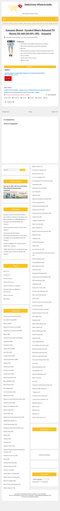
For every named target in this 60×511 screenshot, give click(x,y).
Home (30, 112)
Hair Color (35, 377)
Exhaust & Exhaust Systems (40, 199)
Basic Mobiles (8, 381)
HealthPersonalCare (38, 352)
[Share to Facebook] (13, 102)
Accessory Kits (8, 402)
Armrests (35, 338)
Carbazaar (35, 269)
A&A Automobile (8, 377)
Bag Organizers (37, 266)
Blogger (48, 455)
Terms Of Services (9, 282)
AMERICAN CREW (9, 420)
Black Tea (35, 235)
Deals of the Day (8, 295)
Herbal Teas (7, 431)
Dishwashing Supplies (39, 206)
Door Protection (37, 249)
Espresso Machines (38, 374)
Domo (5, 459)
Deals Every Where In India (38, 4)
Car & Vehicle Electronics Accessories (43, 253)
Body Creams (36, 227)
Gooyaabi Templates (33, 496)
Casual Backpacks (9, 424)
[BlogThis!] (9, 102)
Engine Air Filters (37, 287)
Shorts (22, 94)
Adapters (35, 195)
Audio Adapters (8, 488)
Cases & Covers (8, 446)
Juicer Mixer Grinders (10, 473)
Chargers (35, 238)
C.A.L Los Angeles (37, 177)
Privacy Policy (8, 278)
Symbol (27, 94)
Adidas (34, 245)
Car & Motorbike (8, 320)
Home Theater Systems (10, 477)
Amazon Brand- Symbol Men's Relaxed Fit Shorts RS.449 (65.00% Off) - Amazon (30, 32)
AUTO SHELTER (36, 341)
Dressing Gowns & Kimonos (40, 213)
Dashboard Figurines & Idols (12, 428)
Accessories (7, 366)
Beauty (6, 323)
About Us (6, 271)
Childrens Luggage (38, 170)
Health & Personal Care (11, 327)
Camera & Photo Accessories (40, 302)
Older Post (55, 112)
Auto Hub (6, 352)
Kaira (5, 435)
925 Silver (35, 410)
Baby (5, 334)
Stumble (39, 98)
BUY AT (30, 67)
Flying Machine (37, 262)
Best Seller (7, 299)
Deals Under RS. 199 (51, 23)
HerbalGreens (36, 403)
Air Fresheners (8, 392)
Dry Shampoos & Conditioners (41, 181)
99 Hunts (35, 414)
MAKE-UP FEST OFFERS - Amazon (14, 90)
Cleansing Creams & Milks (40, 277)
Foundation (36, 184)
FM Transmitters (37, 280)
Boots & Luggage (8, 480)
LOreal (34, 298)
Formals (6, 442)
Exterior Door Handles (39, 291)
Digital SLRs (7, 410)
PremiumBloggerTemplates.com (43, 495)
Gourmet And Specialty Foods (41, 385)
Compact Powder (37, 220)
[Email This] (8, 102)
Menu (4, 19)
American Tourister (38, 188)
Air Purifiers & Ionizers (39, 345)
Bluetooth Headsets (9, 406)
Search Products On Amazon (12, 285)
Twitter (24, 98)
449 (8, 78)
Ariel (34, 363)
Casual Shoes (36, 305)
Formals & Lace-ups (9, 455)
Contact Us (7, 275)
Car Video (35, 191)
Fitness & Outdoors (9, 359)
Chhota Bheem (36, 242)
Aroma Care (36, 217)
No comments (52, 94)
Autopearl (7, 345)
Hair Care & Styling (38, 295)
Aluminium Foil (37, 209)
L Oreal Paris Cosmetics (39, 399)
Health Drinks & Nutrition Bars (13, 399)
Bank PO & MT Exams (38, 388)
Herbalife (35, 320)
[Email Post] (5, 102)
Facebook (16, 98)
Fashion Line (8, 470)
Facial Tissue (36, 334)
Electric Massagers (38, 331)
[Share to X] (11, 102)
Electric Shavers (37, 259)
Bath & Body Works (38, 323)
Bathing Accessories (38, 349)
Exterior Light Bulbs (38, 356)
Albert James (36, 327)
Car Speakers (36, 370)
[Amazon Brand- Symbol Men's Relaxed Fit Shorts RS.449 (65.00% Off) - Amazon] (7, 71)
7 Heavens (35, 392)
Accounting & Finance (39, 396)
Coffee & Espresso (9, 466)
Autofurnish (7, 370)
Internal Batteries (9, 462)
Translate (45, 482)
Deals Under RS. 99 (38, 23)
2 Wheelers (35, 284)
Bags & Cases (36, 166)
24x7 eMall (35, 316)
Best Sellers (28, 23)
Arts (33, 381)
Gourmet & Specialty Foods (12, 338)
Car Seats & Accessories (39, 309)
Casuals (6, 438)
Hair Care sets (36, 224)
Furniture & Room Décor (39, 359)
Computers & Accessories (11, 330)
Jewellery (7, 341)
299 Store (35, 406)
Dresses (6, 363)
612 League (7, 388)
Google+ (31, 98)
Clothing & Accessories (13, 94)
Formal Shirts (8, 356)
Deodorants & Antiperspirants (13, 417)
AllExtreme (7, 413)
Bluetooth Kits (36, 173)
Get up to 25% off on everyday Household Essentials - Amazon (15, 188)
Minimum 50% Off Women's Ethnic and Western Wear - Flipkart (21, 92)
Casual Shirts (8, 348)
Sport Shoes (7, 384)
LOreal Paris (7, 374)
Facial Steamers (37, 202)
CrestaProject (16, 495)
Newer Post (5, 112)
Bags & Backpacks (37, 367)
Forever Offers (19, 23)
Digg (46, 98)
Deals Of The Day (8, 23)
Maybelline (7, 395)
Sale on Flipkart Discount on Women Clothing (37, 90)
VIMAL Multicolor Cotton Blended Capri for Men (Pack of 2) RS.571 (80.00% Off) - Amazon (15, 251)
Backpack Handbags (38, 273)
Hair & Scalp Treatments (11, 484)
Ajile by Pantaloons (38, 417)
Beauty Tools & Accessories (40, 231)
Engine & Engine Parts (39, 313)
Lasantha (31, 495)
